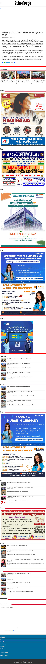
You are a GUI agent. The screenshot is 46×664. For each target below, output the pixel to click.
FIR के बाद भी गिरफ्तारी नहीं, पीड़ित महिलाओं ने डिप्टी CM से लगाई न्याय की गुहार (20, 550)
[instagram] (25, 661)
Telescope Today (6, 37)
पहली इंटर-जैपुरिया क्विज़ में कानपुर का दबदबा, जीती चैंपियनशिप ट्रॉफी (38, 81)
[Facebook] (20, 661)
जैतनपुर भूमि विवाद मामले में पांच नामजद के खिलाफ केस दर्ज (17, 545)
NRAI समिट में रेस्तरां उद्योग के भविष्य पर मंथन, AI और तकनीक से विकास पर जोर (20, 496)
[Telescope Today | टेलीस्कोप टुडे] (23, 3)
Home (1, 639)
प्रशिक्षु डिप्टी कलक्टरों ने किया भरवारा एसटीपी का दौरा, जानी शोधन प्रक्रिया (8, 81)
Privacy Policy (3, 645)
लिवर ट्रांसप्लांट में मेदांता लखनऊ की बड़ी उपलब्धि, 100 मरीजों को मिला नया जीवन (20, 405)
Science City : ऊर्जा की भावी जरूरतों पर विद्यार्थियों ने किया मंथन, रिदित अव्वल (20, 377)
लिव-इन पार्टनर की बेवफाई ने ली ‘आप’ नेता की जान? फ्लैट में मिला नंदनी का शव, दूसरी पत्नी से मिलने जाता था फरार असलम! (25, 564)
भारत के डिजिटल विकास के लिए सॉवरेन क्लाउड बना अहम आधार (17, 501)
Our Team (2, 643)
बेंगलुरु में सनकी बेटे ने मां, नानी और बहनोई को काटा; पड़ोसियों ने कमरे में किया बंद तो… (21, 554)
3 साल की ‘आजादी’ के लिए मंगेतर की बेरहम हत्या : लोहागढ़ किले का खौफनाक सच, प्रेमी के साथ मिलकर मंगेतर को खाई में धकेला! (25, 560)
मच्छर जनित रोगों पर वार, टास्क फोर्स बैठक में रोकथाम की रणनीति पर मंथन (19, 400)
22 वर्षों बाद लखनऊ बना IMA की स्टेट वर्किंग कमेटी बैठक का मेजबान (22, 81)
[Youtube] (23, 661)
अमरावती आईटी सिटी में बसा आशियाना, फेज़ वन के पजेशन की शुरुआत (18, 482)
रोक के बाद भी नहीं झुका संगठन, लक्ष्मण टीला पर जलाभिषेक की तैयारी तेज (19, 372)
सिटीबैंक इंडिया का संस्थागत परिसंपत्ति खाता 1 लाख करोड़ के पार (17, 492)
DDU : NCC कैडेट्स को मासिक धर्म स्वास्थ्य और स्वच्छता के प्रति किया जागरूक (20, 391)
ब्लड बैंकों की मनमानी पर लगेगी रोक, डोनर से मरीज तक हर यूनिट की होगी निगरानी (20, 396)
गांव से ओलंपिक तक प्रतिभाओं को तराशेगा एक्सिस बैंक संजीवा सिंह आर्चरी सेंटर (20, 487)
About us (2, 641)
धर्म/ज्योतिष (2, 648)
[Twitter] (22, 661)
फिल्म (1, 650)
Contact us (2, 646)
